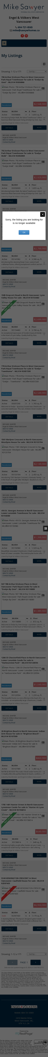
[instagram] (26, 35)
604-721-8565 (8, 140)
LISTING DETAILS (9, 127)
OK (24, 232)
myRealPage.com (24, 1034)
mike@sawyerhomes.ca (26, 30)
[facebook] (22, 35)
